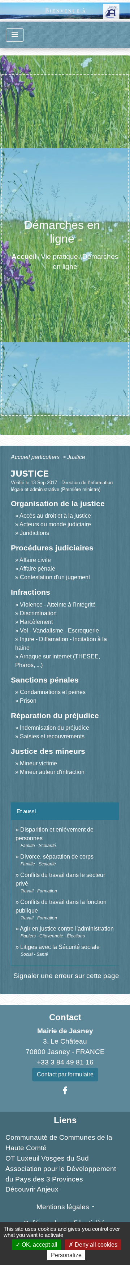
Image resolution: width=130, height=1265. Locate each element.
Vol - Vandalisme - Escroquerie (59, 630)
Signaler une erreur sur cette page (66, 976)
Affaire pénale (37, 569)
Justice (76, 457)
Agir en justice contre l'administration (67, 929)
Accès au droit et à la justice (55, 516)
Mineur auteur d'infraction (52, 772)
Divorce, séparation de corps (57, 857)
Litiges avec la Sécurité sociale (60, 947)
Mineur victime (38, 763)
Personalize (66, 1255)
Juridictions (34, 533)
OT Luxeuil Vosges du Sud (47, 1158)
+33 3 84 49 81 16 (65, 1062)
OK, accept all (38, 1245)
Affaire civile (35, 560)
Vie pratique (59, 256)
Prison (28, 701)
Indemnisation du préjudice (54, 728)
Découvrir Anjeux (31, 1189)
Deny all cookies (95, 1245)
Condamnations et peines (53, 692)
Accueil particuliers (36, 457)
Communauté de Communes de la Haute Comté (58, 1143)
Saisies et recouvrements (52, 736)
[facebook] (65, 1090)
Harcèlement (36, 622)
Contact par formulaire (65, 1074)
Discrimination (38, 613)
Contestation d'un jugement (55, 577)
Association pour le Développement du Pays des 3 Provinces (60, 1174)
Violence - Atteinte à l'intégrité (58, 605)
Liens (65, 1120)
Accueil (24, 256)
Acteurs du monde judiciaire (55, 524)
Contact (65, 1017)
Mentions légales (62, 1207)
